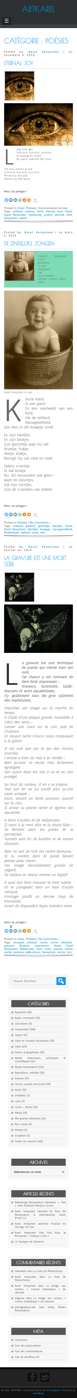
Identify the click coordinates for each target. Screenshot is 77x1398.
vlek (42, 532)
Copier (18, 1035)
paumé (58, 948)
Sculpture (20, 1135)
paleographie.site (25, 1307)
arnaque (18, 942)
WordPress (38, 1393)
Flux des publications (28, 1346)
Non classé (21, 1124)
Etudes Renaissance (26, 1067)
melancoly (35, 214)
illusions (24, 945)
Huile (18, 1090)
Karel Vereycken (44, 52)
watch (23, 218)
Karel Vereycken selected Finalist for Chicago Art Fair (40, 1225)
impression (42, 945)
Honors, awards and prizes (30, 1084)
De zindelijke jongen (29, 243)
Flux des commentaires (29, 1351)
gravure (9, 945)
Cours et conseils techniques (32, 1041)
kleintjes (33, 529)
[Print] (24, 198)
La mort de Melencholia (48, 1271)
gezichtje (43, 526)
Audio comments (25, 1018)
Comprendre (22, 1029)
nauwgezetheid (62, 529)
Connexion (21, 1340)
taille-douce (32, 952)
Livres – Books (23, 1107)
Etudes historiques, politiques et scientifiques (40, 1059)
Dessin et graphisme (27, 1052)
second (59, 214)
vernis (61, 952)
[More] (29, 198)
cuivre (44, 942)
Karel (68, 211)
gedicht (30, 526)
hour (60, 211)
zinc (69, 952)
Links (18, 1101)
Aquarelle (20, 1012)
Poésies (31, 208)
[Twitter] (6, 198)
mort (39, 948)
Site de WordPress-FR (27, 1357)
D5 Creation (53, 1390)
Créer (20, 208)
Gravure (19, 1078)
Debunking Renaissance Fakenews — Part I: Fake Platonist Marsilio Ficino (40, 1204)
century (29, 211)
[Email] (15, 198)
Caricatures (21, 1024)
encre (54, 942)
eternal (50, 211)
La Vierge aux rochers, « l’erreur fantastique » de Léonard (40, 1289)
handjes (57, 526)
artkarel (18, 211)
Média (18, 1113)
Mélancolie (27, 948)
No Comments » (40, 522)
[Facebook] (11, 198)
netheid (25, 532)
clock (40, 211)
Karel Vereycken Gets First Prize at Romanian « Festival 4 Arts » (40, 1234)
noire (48, 948)
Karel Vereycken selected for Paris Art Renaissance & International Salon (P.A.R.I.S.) (40, 1215)
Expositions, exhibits (27, 1073)
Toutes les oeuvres (25, 1141)
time (69, 214)
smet (35, 532)
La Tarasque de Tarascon (29, 1242)
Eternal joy (18, 63)
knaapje (45, 529)
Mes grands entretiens (27, 1118)
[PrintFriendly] (20, 198)
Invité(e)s (20, 1095)
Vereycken (11, 218)
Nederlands (11, 532)
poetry (48, 214)
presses (19, 952)
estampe (66, 942)
